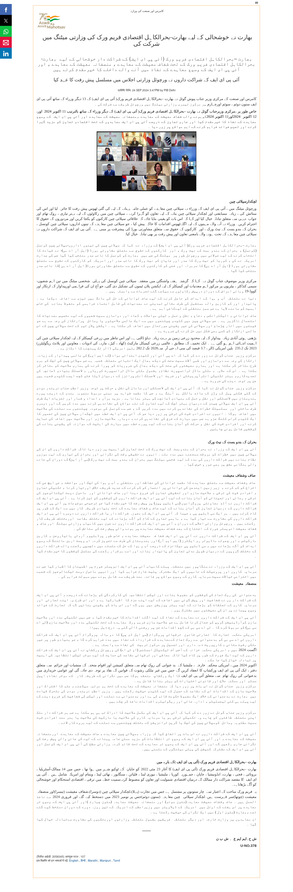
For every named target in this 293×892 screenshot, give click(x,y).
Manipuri (106, 860)
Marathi (93, 860)
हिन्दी (83, 860)
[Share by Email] (6, 42)
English (74, 860)
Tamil (116, 860)
